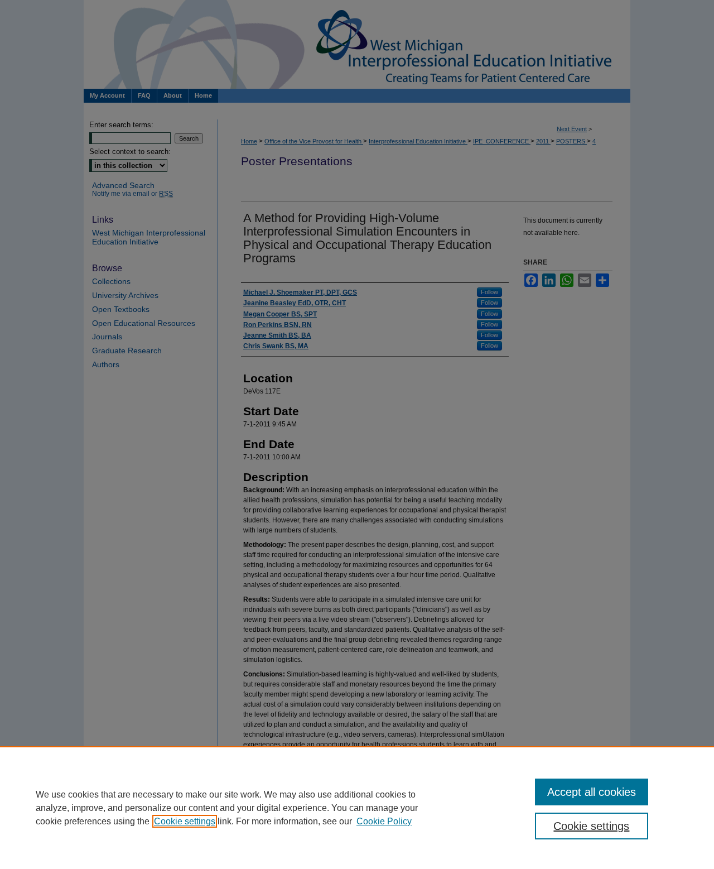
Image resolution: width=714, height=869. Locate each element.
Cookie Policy (384, 821)
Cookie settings (184, 821)
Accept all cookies (591, 792)
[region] (357, 807)
